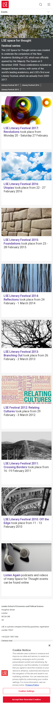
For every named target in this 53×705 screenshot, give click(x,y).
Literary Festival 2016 (30, 85)
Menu (49, 4)
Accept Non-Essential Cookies (26, 699)
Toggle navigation (49, 12)
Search (41, 4)
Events (4, 12)
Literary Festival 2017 (10, 85)
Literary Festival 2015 (10, 90)
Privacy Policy (32, 685)
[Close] (49, 645)
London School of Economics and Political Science (5, 4)
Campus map (6, 641)
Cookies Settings (26, 691)
